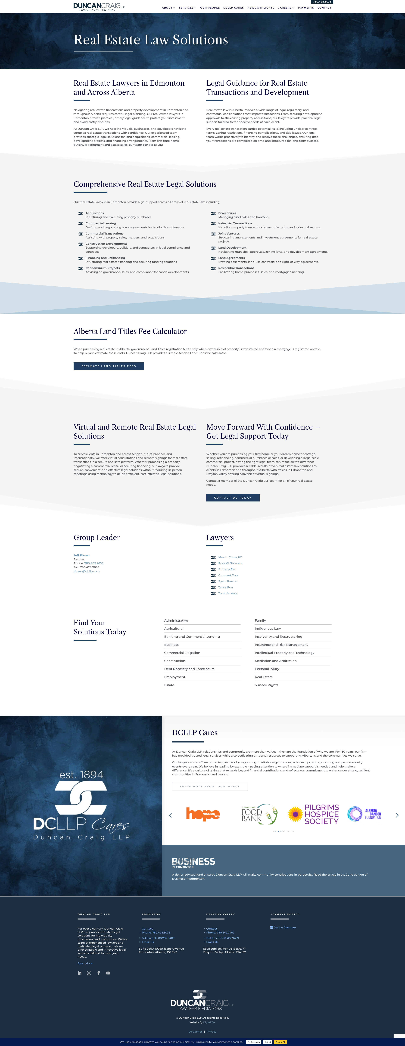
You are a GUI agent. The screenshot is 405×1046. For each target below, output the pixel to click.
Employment (174, 677)
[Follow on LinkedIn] (79, 973)
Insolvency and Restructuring (278, 637)
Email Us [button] (148, 942)
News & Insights (260, 7)
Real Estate (264, 677)
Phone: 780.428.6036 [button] (156, 932)
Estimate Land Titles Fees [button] (108, 366)
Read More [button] (85, 963)
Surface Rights (266, 685)
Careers (285, 7)
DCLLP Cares (233, 7)
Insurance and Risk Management (281, 645)
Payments (306, 7)
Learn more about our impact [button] (210, 786)
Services (186, 7)
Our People (210, 7)
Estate (169, 685)
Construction (174, 661)
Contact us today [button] (233, 497)
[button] (99, 7)
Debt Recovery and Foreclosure (189, 669)
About (167, 7)
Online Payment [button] (285, 927)
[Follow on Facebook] (98, 973)
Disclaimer (195, 1031)
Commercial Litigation (182, 653)
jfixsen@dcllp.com (87, 571)
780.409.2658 (93, 563)
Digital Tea (209, 1022)
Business (171, 645)
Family (260, 620)
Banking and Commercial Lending (192, 637)
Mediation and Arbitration (276, 661)
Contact (324, 7)
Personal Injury (267, 669)
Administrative (176, 620)
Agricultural (173, 628)
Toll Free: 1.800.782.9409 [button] (158, 938)
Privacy (211, 1031)
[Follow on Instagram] (89, 973)
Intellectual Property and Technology (284, 653)
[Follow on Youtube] (108, 973)
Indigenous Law (268, 628)
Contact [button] (147, 928)
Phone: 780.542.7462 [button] (220, 932)
